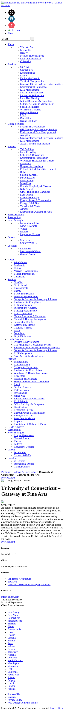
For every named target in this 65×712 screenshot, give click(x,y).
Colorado (12, 657)
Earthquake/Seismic (30, 78)
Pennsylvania (14, 629)
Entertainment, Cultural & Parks (36, 211)
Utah (10, 669)
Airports (24, 209)
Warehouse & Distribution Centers (37, 160)
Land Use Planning (29, 98)
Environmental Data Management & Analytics (37, 347)
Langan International (30, 58)
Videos (23, 228)
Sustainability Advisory (31, 92)
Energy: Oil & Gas (29, 203)
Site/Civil (25, 67)
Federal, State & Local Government (38, 169)
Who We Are (26, 47)
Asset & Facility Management (35, 143)
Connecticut (14, 618)
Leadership (25, 50)
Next (12, 477)
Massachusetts (15, 620)
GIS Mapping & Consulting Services (38, 129)
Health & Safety (16, 214)
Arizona (12, 654)
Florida (11, 640)
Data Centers (26, 194)
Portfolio (12, 146)
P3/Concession (27, 177)
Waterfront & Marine (30, 109)
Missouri (12, 623)
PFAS (23, 115)
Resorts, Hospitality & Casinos (35, 186)
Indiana (11, 646)
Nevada (11, 649)
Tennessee (13, 652)
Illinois (11, 626)
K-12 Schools (27, 189)
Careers (11, 237)
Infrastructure (26, 180)
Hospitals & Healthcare (31, 166)
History (24, 53)
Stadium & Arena (29, 174)
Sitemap (12, 697)
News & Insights (16, 220)
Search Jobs (26, 240)
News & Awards (28, 226)
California (13, 671)
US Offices (25, 248)
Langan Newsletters (30, 223)
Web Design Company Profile (23, 702)
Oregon (11, 635)
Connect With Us (28, 243)
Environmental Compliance (33, 87)
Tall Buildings (27, 149)
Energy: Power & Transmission (35, 200)
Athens (11, 677)
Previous (5, 477)
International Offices (30, 251)
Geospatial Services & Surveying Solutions (41, 84)
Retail (23, 172)
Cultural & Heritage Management (36, 104)
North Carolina (15, 660)
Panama (11, 688)
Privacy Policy (15, 699)
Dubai (11, 683)
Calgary (11, 680)
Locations (12, 245)
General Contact (28, 254)
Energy (23, 75)
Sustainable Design (29, 106)
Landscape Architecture (32, 95)
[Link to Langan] (32, 5)
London (11, 686)
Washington (13, 663)
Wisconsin (13, 666)
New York (13, 615)
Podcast (24, 231)
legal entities (56, 708)
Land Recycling (28, 152)
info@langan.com (10, 596)
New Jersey (13, 612)
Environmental (27, 72)
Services (12, 64)
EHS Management (29, 89)
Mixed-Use (25, 183)
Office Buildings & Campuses (35, 191)
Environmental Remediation (34, 157)
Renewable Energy (29, 197)
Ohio (10, 632)
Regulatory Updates (30, 234)
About (11, 44)
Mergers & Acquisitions (32, 55)
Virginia (12, 637)
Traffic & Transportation (32, 81)
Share (10, 33)
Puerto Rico (13, 674)
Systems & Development (32, 126)
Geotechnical (26, 70)
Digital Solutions (28, 121)
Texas (10, 643)
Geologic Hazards (29, 112)
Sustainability (14, 217)
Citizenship (25, 61)
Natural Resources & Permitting (36, 101)
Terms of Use (14, 694)
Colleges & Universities (32, 155)
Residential (25, 163)
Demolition (25, 118)
